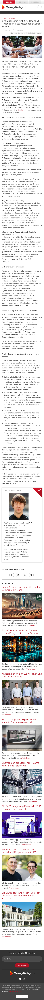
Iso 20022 (35, 2)
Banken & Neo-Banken (18, 33)
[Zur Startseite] (14, 7)
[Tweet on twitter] (18, 575)
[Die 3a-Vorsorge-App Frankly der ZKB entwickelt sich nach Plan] (22, 825)
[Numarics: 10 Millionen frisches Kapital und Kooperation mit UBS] (22, 868)
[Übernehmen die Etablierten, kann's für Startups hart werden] (22, 781)
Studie (20, 110)
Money (9, 2)
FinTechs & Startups (34, 33)
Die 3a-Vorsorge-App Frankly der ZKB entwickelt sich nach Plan (21, 807)
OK (22, 996)
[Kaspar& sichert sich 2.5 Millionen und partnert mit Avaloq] (22, 692)
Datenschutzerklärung (15, 991)
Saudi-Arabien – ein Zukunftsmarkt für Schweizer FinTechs (21, 588)
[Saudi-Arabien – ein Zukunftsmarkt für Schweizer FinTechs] (22, 605)
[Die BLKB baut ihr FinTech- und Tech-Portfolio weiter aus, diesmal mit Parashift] (22, 914)
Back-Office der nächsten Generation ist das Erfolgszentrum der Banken (21, 631)
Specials (22, 2)
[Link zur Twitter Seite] (20, 979)
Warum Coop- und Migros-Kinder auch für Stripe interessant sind (19, 721)
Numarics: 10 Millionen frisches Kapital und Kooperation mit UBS (19, 851)
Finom (18, 525)
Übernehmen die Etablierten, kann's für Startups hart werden (20, 764)
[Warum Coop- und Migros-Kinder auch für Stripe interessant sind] (22, 738)
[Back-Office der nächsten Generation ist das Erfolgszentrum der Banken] (22, 649)
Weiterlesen (31, 625)
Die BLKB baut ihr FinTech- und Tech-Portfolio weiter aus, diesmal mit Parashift (21, 895)
